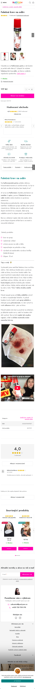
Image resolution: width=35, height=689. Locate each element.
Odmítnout (23, 686)
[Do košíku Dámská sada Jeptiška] (9, 548)
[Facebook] (16, 618)
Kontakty (17, 633)
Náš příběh (17, 627)
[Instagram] (20, 618)
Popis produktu (7, 167)
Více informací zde (27, 677)
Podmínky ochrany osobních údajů (17, 650)
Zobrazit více (17, 114)
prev (1, 530)
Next (33, 126)
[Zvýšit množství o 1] (31, 89)
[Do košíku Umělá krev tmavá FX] (25, 548)
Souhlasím (18, 681)
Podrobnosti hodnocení (22, 15)
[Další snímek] (33, 35)
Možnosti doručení (8, 81)
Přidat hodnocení (17, 463)
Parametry (18, 167)
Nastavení (14, 686)
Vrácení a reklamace (17, 643)
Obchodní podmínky (17, 646)
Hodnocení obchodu (17, 107)
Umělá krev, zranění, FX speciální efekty (26, 418)
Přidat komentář (17, 497)
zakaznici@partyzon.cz (19, 604)
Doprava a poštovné (17, 640)
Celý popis (20, 73)
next (33, 530)
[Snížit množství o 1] (26, 89)
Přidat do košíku (17, 96)
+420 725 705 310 (19, 607)
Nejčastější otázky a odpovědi (17, 630)
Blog (17, 637)
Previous (1, 126)
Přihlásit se (27, 574)
